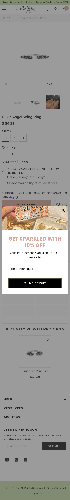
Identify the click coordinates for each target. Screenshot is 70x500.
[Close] (63, 210)
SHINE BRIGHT (35, 283)
